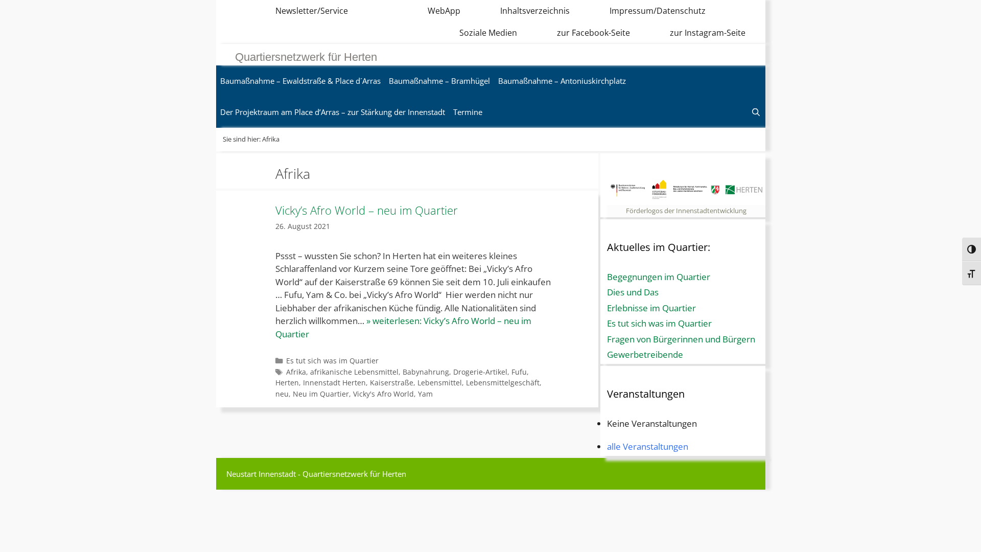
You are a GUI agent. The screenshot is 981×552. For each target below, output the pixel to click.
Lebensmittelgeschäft (503, 382)
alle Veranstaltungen (647, 446)
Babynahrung (426, 372)
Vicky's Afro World (383, 394)
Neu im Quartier (321, 394)
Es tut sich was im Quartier (332, 360)
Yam (425, 394)
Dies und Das (633, 292)
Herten (287, 382)
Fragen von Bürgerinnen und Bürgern (681, 339)
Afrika (296, 372)
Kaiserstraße (391, 382)
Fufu (519, 372)
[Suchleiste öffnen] (756, 112)
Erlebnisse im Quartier (651, 308)
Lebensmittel (439, 382)
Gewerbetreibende (645, 354)
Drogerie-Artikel (480, 372)
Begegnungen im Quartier (658, 277)
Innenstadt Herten (334, 382)
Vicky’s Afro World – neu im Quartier (366, 210)
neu (282, 394)
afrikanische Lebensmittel (354, 372)
